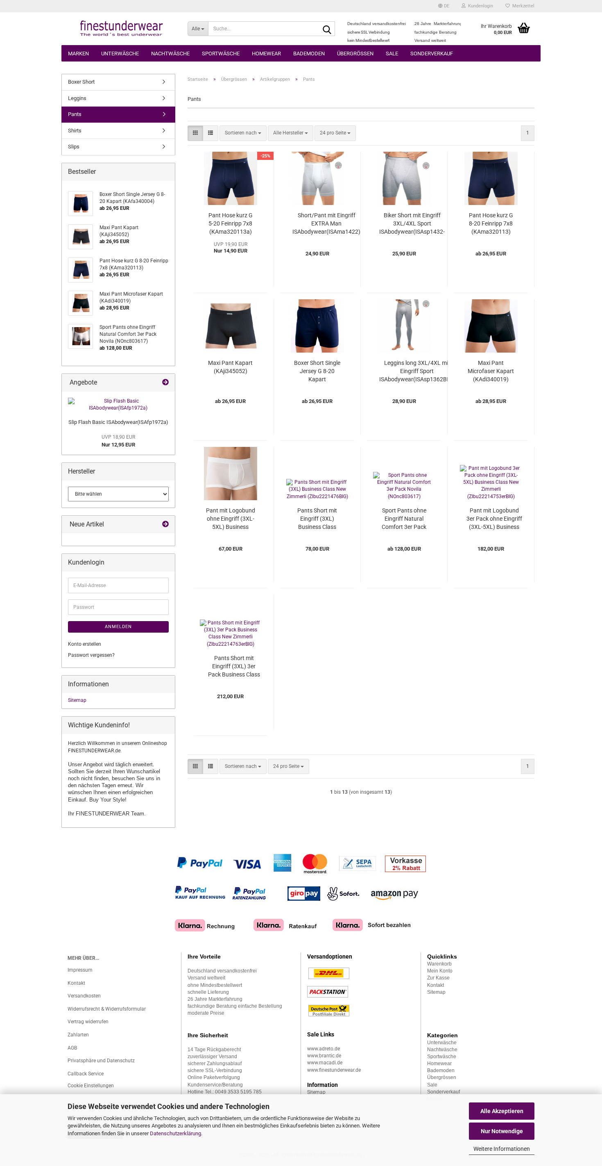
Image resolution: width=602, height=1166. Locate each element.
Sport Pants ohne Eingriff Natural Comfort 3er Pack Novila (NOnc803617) (404, 519)
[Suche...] (327, 29)
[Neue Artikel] (165, 524)
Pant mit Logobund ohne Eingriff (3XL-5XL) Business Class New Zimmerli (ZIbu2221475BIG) (230, 519)
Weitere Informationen (501, 1149)
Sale (392, 53)
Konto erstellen (84, 644)
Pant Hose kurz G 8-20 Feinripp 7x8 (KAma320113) (491, 223)
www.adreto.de (323, 1049)
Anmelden (118, 626)
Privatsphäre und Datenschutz (101, 1061)
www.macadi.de (324, 1063)
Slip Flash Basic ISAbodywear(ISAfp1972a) (118, 422)
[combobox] (243, 133)
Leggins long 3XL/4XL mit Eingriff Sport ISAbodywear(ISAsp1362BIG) (417, 371)
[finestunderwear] (121, 28)
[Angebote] (165, 382)
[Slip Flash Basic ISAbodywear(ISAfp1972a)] (118, 405)
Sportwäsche (221, 53)
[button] (443, 6)
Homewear (266, 53)
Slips (73, 146)
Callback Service (86, 1074)
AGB (72, 1048)
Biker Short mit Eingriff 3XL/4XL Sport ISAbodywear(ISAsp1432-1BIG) (412, 224)
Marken (78, 53)
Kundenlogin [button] (479, 6)
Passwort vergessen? (91, 655)
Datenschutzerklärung (175, 1133)
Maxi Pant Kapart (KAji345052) (230, 367)
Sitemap (77, 700)
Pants (74, 114)
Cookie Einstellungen (91, 1086)
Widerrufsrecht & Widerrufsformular (107, 1009)
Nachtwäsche (170, 53)
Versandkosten (84, 996)
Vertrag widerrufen (88, 1022)
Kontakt (76, 983)
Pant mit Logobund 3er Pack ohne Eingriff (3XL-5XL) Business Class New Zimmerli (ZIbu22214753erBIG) (494, 519)
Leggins (77, 98)
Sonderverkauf (431, 53)
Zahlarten (78, 1035)
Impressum (80, 970)
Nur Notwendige (502, 1131)
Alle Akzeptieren (501, 1111)
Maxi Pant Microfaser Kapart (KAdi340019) (491, 371)
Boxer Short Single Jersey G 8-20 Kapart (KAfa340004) (317, 371)
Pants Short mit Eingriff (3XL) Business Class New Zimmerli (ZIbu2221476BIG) (317, 519)
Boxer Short (81, 82)
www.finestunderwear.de (334, 1070)
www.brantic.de (324, 1056)
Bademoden (309, 53)
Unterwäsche (120, 53)
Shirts (74, 131)
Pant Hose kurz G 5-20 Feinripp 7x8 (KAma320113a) (230, 223)
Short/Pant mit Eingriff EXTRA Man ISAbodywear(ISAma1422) (326, 223)
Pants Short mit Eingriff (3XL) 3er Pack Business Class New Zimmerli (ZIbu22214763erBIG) (234, 667)
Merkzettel (522, 6)
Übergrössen (355, 53)
